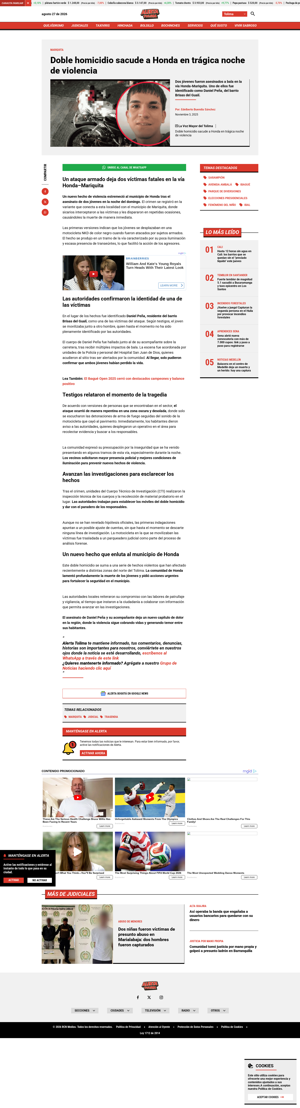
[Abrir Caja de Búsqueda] (253, 14)
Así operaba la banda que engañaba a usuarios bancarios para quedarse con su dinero (221, 915)
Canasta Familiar (12, 3)
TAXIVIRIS (103, 25)
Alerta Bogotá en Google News (127, 693)
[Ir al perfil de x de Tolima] (149, 997)
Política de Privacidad (128, 1027)
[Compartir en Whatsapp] (45, 212)
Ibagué (245, 184)
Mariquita (75, 716)
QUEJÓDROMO (53, 25)
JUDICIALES (79, 25)
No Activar (39, 880)
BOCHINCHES (170, 25)
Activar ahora (93, 753)
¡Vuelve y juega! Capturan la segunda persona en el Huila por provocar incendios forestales (235, 312)
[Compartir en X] (45, 201)
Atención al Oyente (159, 1027)
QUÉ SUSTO (218, 25)
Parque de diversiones (224, 191)
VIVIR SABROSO (246, 25)
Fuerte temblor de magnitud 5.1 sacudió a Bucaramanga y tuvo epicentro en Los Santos (234, 284)
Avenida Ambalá (220, 184)
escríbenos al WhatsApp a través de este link (114, 656)
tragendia (111, 716)
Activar (14, 880)
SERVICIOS (195, 25)
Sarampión (216, 177)
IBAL (247, 205)
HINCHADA (125, 25)
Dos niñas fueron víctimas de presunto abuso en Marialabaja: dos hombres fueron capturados (146, 937)
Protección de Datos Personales (195, 1027)
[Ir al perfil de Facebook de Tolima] (138, 997)
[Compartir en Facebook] (45, 191)
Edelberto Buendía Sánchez (198, 109)
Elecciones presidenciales (227, 198)
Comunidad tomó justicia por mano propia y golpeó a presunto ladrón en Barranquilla (223, 949)
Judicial (93, 716)
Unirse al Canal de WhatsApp (126, 167)
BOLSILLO (147, 25)
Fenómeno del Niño (222, 205)
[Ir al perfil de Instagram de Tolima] (161, 997)
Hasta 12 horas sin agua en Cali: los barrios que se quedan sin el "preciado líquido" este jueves (234, 256)
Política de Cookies (270, 1088)
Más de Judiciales (71, 894)
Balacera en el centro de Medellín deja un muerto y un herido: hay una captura (234, 367)
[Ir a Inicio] (150, 14)
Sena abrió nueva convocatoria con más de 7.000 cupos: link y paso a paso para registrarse (233, 340)
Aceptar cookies (268, 1097)
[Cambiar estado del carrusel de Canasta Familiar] (28, 3)
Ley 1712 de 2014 (150, 1033)
